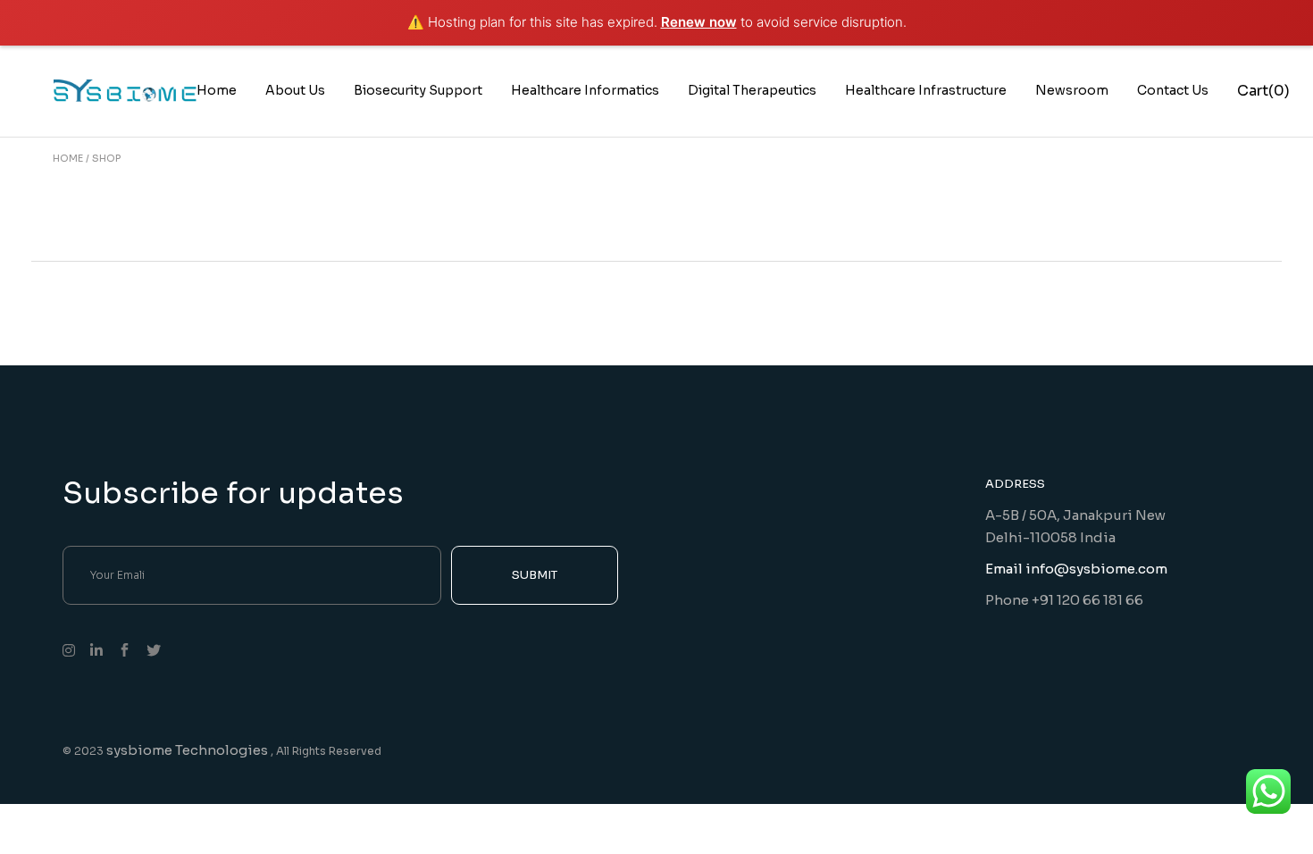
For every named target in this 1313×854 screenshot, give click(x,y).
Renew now (699, 21)
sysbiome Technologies (188, 749)
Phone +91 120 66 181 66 (1064, 599)
